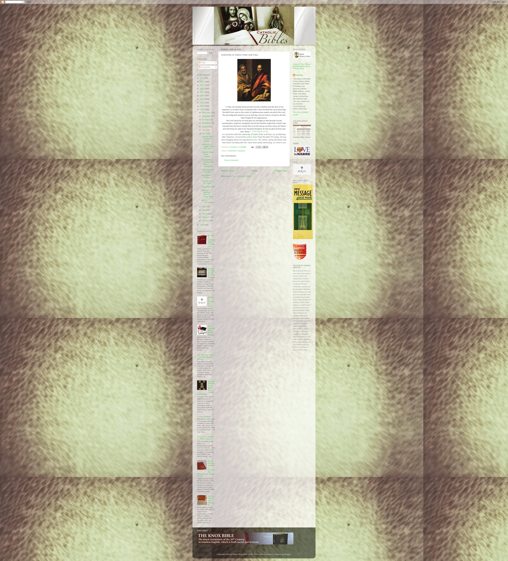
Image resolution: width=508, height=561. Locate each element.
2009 (202, 110)
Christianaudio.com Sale (208, 171)
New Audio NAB (208, 187)
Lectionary (232, 151)
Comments (205, 67)
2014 (202, 92)
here (255, 140)
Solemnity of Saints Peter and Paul (208, 146)
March (205, 214)
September (207, 123)
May (204, 207)
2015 (202, 89)
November (206, 116)
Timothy (299, 75)
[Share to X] (262, 147)
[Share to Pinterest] (267, 147)
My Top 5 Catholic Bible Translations (211, 241)
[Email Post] (252, 147)
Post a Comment (231, 160)
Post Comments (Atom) (242, 176)
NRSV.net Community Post (211, 301)
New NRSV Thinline (206, 177)
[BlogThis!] (259, 147)
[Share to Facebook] (264, 147)
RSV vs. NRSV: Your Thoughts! (211, 500)
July (204, 130)
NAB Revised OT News (207, 182)
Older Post (281, 170)
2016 (202, 85)
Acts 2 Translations (208, 201)
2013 (202, 96)
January (205, 221)
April (204, 210)
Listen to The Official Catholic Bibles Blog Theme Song (301, 66)
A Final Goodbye (204, 417)
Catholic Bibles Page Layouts (208, 154)
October (205, 120)
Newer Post (227, 170)
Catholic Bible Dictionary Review (207, 139)
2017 (202, 82)
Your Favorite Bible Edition (211, 329)
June (204, 133)
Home (254, 170)
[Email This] (257, 147)
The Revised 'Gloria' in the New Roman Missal (205, 357)
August (205, 127)
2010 (202, 106)
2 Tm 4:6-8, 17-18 (260, 132)
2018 (202, 78)
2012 (202, 99)
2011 (202, 103)
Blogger (287, 554)
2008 (202, 225)
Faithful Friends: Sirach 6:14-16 (211, 272)
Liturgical (241, 151)
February (206, 217)
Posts (202, 63)
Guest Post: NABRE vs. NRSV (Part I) (205, 438)
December (206, 113)
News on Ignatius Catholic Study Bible (207, 193)
